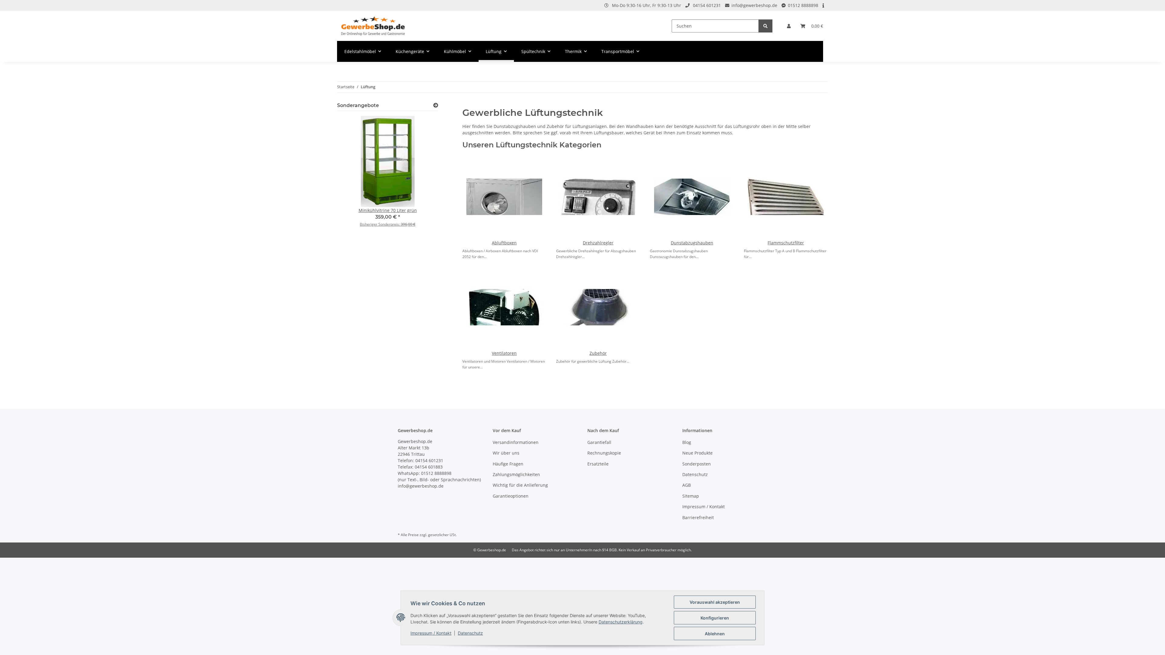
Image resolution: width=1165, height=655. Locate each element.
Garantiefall (599, 442)
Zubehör (598, 353)
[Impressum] (823, 5)
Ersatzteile (598, 464)
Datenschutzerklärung (621, 621)
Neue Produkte (697, 453)
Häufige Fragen (508, 464)
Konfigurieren (715, 617)
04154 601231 (707, 5)
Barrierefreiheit (698, 517)
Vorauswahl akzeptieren (715, 602)
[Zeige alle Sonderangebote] (435, 105)
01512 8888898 (803, 5)
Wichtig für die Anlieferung (520, 485)
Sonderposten (696, 464)
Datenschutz (470, 633)
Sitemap (690, 496)
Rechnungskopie (604, 453)
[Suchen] (765, 25)
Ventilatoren (504, 353)
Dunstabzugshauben (692, 243)
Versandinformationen (516, 442)
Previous (352, 175)
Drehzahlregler (598, 243)
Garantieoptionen (510, 496)
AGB (686, 485)
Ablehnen (715, 633)
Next (423, 175)
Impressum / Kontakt (430, 633)
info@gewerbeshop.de (754, 5)
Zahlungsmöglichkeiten (516, 474)
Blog (686, 442)
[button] (788, 25)
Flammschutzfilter (786, 243)
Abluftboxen (504, 243)
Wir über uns (506, 453)
